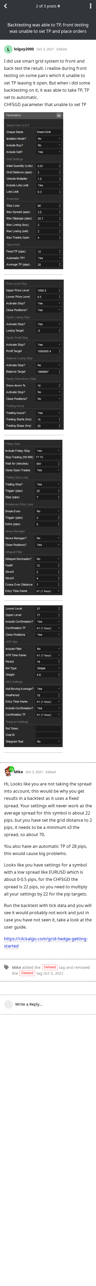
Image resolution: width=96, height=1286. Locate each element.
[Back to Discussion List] (5, 6)
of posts (46, 6)
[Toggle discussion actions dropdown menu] (90, 6)
